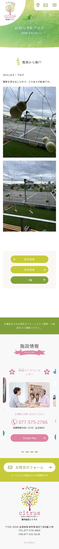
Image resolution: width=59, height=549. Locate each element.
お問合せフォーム (29, 467)
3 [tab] (31, 453)
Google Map (29, 438)
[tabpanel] (29, 404)
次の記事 (29, 269)
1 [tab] (22, 453)
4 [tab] (36, 453)
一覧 (29, 280)
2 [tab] (27, 453)
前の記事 (29, 259)
